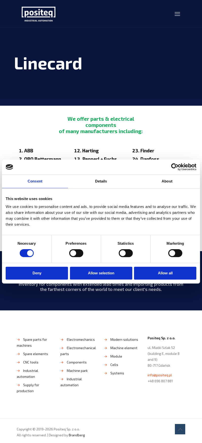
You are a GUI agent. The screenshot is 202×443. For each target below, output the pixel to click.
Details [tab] (101, 181)
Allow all (165, 273)
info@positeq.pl (160, 375)
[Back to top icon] (180, 429)
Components (77, 362)
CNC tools (30, 362)
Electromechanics (81, 339)
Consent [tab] (35, 181)
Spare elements (35, 354)
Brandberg (77, 435)
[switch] (76, 253)
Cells (114, 364)
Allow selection (101, 273)
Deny (37, 273)
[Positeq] (38, 13)
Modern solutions (124, 339)
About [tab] (167, 181)
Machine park (77, 370)
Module (116, 356)
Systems (117, 373)
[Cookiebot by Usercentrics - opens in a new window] (174, 167)
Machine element (123, 348)
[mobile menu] (177, 13)
